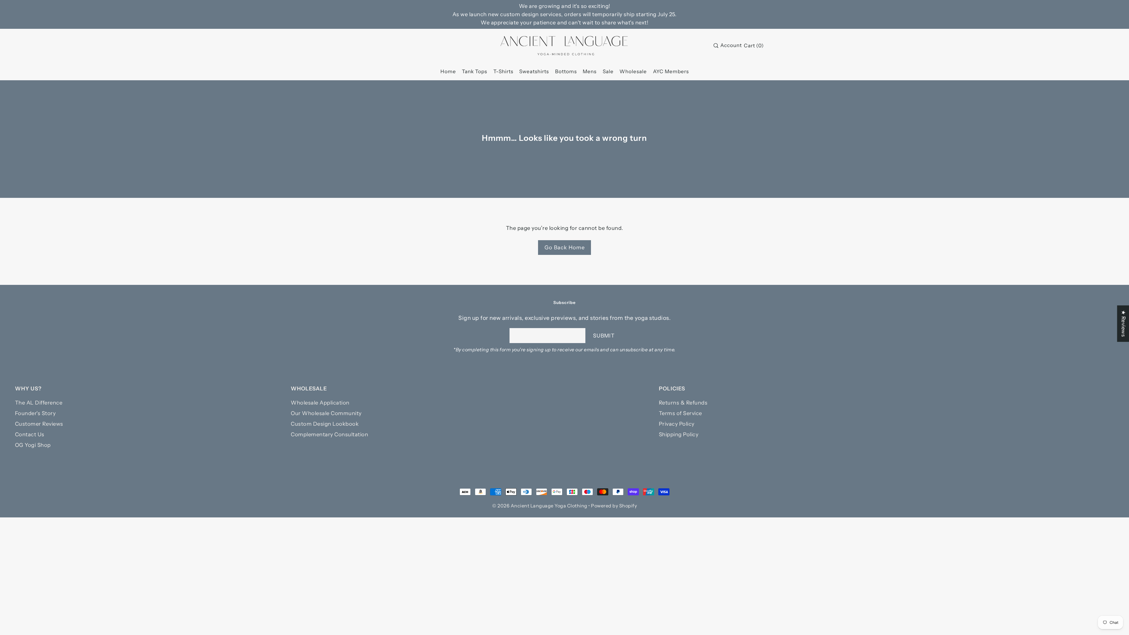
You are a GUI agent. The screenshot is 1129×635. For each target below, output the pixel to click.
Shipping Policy (679, 434)
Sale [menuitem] (608, 71)
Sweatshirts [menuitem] (534, 71)
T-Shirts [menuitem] (503, 71)
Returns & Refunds (683, 403)
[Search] (716, 45)
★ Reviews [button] (1123, 323)
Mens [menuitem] (590, 71)
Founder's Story (35, 413)
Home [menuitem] (448, 71)
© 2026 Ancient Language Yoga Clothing (539, 506)
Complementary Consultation (329, 434)
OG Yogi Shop (33, 445)
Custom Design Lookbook (325, 424)
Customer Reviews (39, 424)
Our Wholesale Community (326, 413)
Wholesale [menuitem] (633, 71)
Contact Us (29, 434)
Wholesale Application (320, 403)
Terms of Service (680, 413)
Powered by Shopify (614, 506)
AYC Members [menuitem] (671, 71)
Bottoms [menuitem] (566, 71)
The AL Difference (39, 403)
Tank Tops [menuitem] (474, 71)
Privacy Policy (676, 424)
